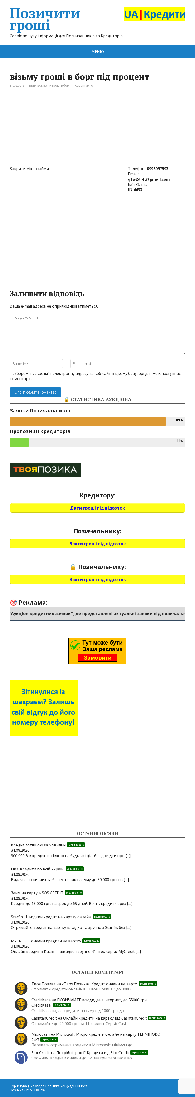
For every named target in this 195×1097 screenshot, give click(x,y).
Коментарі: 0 (84, 86)
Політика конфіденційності (66, 1086)
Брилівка (35, 86)
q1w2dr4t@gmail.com (149, 179)
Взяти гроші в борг (56, 86)
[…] (128, 855)
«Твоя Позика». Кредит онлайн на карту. (109, 983)
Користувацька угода (27, 1086)
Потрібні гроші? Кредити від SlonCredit (101, 1052)
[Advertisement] (97, 130)
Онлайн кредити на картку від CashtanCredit (114, 1018)
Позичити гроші (45, 19)
